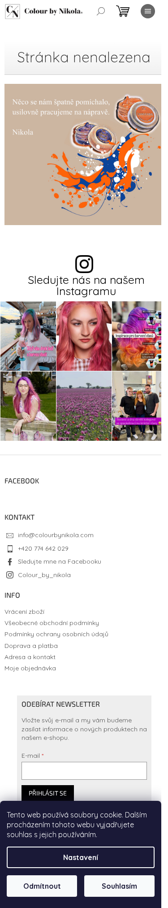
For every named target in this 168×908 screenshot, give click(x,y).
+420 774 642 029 (43, 548)
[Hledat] (101, 11)
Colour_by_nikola (44, 575)
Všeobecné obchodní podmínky (51, 623)
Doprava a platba (31, 646)
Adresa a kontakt (30, 657)
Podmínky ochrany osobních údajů (56, 634)
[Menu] (148, 11)
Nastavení (80, 857)
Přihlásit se (48, 793)
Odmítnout (42, 886)
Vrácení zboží (24, 612)
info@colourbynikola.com (56, 535)
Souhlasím (119, 886)
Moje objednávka (30, 668)
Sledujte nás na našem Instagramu (86, 285)
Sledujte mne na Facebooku (59, 561)
